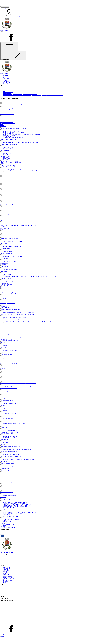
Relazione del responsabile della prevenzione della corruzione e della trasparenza (17, 505)
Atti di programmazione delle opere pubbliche (8, 451)
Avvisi (4, 588)
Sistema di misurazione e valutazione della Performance (10, 238)
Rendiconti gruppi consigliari (8, 147)
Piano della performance (4, 243)
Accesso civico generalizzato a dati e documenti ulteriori (12, 513)
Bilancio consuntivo (6, 361)
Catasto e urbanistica (6, 572)
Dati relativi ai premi (4, 258)
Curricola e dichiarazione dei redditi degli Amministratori (13, 137)
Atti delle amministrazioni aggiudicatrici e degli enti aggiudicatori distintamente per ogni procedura (20, 94)
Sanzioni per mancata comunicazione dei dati (8, 139)
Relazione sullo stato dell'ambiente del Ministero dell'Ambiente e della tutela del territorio (18, 480)
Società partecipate (3, 271)
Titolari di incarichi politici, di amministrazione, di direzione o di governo (13, 128)
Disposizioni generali (4, 101)
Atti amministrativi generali (7, 109)
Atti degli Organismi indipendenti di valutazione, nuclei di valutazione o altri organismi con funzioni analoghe (22, 386)
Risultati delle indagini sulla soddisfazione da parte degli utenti (14, 423)
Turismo (4, 573)
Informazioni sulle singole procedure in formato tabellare (10, 309)
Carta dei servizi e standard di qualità (6, 400)
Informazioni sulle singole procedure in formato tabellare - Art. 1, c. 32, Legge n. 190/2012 (19, 312)
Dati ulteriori (2, 523)
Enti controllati (3, 264)
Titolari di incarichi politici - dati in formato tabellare (12, 131)
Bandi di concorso (3, 229)
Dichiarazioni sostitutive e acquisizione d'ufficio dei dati (10, 293)
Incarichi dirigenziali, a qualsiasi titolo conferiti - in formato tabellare (15, 177)
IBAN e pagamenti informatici (5, 439)
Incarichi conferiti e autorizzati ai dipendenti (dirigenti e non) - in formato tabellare (17, 207)
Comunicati (5, 587)
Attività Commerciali (6, 82)
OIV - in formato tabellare (7, 223)
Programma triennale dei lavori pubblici (12, 320)
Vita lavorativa (5, 569)
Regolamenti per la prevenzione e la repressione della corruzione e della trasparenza (17, 504)
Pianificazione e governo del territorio (7, 461)
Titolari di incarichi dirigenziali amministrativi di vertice (10, 166)
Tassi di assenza (3, 199)
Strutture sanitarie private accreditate (6, 482)
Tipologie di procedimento (5, 287)
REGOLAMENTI (3, 121)
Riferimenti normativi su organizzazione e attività (11, 108)
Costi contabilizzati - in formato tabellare (10, 413)
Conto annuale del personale (8, 190)
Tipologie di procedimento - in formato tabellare (11, 290)
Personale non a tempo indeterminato (6, 193)
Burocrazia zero (3, 119)
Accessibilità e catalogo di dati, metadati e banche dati (9, 516)
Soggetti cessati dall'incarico (8, 133)
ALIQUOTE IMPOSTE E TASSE (6, 122)
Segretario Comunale (4, 226)
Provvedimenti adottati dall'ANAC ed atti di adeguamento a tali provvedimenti (16, 506)
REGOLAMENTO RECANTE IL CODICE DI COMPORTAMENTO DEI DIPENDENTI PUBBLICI (19, 225)
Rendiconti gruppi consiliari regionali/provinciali (8, 144)
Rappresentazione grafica (4, 283)
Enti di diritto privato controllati (5, 278)
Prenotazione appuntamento (7, 612)
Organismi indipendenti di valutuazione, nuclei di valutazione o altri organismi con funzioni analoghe (18, 383)
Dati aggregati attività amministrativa (6, 284)
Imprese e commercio (6, 570)
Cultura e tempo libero (7, 568)
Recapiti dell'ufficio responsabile (8, 296)
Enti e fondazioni (6, 559)
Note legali (5, 618)
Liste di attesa (2, 415)
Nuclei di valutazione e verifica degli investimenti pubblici (10, 446)
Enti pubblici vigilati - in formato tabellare (10, 269)
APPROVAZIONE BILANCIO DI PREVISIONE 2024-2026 (16, 360)
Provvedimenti (3, 298)
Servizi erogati (3, 398)
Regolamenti (5, 520)
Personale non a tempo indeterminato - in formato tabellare (13, 196)
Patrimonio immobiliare (4, 370)
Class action (2, 405)
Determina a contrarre (9, 324)
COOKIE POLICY (3, 4)
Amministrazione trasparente (8, 616)
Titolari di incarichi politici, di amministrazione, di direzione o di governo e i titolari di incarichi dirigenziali (21, 134)
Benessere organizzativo (4, 263)
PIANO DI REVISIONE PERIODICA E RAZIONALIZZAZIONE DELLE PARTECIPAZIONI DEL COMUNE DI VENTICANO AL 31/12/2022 (31, 276)
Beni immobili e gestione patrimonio (6, 368)
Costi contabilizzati (3, 410)
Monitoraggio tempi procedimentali (6, 292)
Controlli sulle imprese (4, 304)
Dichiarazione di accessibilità (8, 619)
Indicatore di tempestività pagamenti (6, 433)
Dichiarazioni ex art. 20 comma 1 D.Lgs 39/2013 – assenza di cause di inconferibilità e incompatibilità (23, 172)
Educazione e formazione (7, 576)
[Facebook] (3, 87)
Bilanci (1, 352)
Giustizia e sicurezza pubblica (8, 577)
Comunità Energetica (6, 81)
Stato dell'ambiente (6, 474)
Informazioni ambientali (4, 468)
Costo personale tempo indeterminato (9, 191)
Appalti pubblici (5, 571)
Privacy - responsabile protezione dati (7, 524)
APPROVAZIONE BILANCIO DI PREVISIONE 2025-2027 (16, 359)
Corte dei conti (3, 393)
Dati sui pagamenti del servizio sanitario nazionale (9, 432)
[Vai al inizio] (0, 533)
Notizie (4, 586)
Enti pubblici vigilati (4, 266)
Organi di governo (6, 556)
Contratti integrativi (6, 217)
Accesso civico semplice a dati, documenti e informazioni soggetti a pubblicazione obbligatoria (19, 512)
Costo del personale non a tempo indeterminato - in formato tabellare (15, 197)
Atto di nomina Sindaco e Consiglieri (9, 135)
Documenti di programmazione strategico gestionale (12, 110)
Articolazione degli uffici (4, 150)
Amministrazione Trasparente (8, 92)
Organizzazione (3, 126)
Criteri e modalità (3, 342)
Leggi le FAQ (5, 611)
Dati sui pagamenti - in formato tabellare (10, 430)
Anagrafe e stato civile (7, 567)
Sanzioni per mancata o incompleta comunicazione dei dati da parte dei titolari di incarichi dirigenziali (20, 142)
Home (4, 91)
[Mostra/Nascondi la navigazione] (9, 46)
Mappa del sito (3, 634)
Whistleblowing (3, 525)
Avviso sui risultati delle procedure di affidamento (13, 326)
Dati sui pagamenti (3, 427)
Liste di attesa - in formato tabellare (9, 418)
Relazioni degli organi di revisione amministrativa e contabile (13, 391)
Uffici (4, 558)
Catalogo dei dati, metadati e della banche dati (11, 519)
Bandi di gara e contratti (7, 93)
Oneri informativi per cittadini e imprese (7, 114)
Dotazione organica (3, 187)
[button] (6, 75)
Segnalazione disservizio (7, 613)
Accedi (1, 89)
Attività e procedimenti (4, 285)
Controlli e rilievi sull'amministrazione (7, 380)
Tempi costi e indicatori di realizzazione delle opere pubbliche (11, 456)
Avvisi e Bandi (7, 325)
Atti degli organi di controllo (8, 148)
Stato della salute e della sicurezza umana (10, 479)
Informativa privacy (6, 617)
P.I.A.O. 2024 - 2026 (4, 235)
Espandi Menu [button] (3, 100)
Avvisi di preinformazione (9, 323)
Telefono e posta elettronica (5, 156)
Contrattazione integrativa (4, 214)
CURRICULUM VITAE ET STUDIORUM (8, 165)
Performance (2, 236)
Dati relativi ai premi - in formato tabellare (10, 261)
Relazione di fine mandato (5, 158)
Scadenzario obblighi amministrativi (9, 117)
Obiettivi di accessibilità (7, 521)
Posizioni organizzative (7, 136)
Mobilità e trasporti (6, 574)
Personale (2, 163)
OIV (1, 220)
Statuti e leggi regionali (7, 111)
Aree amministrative (6, 557)
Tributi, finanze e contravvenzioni (8, 578)
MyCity (2, 636)
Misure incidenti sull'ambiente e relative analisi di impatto (13, 476)
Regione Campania (3, 8)
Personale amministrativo (7, 561)
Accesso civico (3, 509)
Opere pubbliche (3, 444)
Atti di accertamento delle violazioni (9, 507)
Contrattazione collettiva (4, 209)
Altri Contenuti (3, 526)
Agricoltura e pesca (6, 582)
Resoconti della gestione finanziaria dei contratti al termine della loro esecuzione (17, 334)
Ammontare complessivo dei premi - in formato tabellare (12, 256)
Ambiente (4, 579)
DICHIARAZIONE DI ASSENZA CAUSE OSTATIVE (10, 162)
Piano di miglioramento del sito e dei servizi (10, 620)
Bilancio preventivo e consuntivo (6, 354)
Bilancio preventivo (6, 357)
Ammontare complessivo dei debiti (9, 437)
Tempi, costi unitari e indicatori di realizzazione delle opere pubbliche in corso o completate (19, 459)
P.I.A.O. (1, 232)
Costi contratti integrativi (7, 218)
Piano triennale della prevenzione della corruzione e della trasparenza (15, 502)
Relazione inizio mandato (4, 157)
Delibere (1, 124)
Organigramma (5, 154)
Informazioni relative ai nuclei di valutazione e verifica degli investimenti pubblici (17, 449)
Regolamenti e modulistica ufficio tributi (7, 123)
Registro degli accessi (6, 514)
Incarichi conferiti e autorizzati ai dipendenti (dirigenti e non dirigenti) (12, 204)
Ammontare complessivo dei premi (6, 253)
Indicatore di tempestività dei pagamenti (10, 436)
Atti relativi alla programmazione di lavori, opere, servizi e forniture (14, 317)
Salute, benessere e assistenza (8, 580)
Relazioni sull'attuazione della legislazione (10, 478)
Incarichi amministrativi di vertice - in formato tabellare (12, 169)
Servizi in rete (2, 420)
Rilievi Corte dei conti (6, 396)
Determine (2, 125)
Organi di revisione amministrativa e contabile (8, 388)
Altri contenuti (3, 497)
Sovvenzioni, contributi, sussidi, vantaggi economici (9, 340)
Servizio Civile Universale (7, 80)
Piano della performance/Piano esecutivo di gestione (12, 246)
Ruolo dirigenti (5, 179)
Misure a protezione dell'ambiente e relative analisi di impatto (13, 477)
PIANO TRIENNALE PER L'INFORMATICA (9, 527)
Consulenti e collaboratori (4, 159)
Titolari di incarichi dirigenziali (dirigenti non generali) (9, 174)
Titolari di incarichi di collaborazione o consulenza (9, 161)
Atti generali (2, 105)
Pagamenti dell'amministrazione (6, 425)
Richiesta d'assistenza (6, 614)
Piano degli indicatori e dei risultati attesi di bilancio (9, 363)
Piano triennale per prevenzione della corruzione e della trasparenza (12, 104)
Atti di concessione (3, 347)
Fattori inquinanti (6, 475)
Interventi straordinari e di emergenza (6, 489)
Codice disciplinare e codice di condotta (10, 112)
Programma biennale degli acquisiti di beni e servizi (14, 319)
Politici (4, 560)
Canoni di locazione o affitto (5, 375)
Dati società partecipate (7, 274)
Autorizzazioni (5, 581)
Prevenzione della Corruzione (5, 499)
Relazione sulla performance (5, 248)
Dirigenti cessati (3, 181)
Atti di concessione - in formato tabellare (10, 350)
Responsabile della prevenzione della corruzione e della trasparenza (14, 503)
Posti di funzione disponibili (7, 178)
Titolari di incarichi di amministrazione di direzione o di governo (14, 132)
